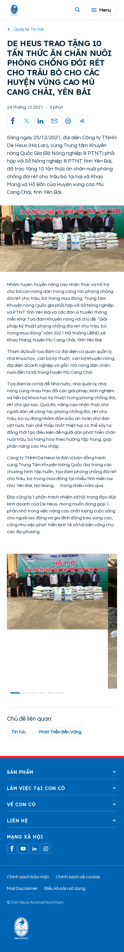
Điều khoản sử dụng (64, 888)
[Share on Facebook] (12, 121)
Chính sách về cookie (78, 877)
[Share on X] (26, 121)
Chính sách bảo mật (28, 877)
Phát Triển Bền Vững (60, 732)
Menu (105, 10)
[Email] (54, 121)
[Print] (68, 121)
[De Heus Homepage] (14, 10)
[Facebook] (12, 849)
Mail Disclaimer (22, 888)
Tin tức (18, 732)
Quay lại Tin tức (29, 29)
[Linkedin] (40, 121)
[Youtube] (23, 849)
